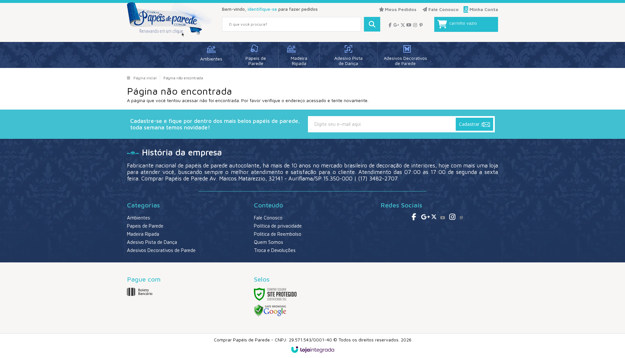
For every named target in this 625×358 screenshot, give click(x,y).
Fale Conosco (443, 9)
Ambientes (138, 217)
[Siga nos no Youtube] (409, 25)
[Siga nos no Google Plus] (396, 25)
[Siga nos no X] (402, 25)
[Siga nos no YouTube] (442, 217)
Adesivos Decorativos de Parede (161, 250)
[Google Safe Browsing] (270, 310)
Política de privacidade (278, 226)
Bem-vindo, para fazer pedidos (270, 9)
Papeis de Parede (145, 226)
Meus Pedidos (400, 9)
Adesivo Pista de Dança (152, 242)
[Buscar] (372, 24)
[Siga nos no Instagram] (415, 25)
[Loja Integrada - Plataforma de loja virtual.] (312, 349)
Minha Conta (483, 9)
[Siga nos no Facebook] (390, 25)
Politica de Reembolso (277, 234)
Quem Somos (268, 242)
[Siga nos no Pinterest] (421, 25)
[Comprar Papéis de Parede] (170, 19)
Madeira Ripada (143, 234)
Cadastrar (470, 124)
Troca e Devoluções (275, 250)
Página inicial (145, 78)
